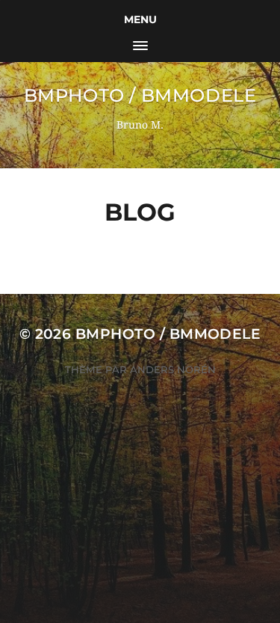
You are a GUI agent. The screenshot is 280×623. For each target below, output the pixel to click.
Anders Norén (173, 369)
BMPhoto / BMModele (140, 95)
